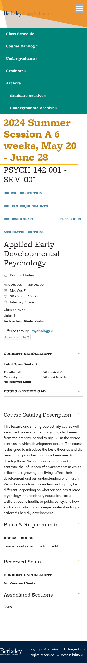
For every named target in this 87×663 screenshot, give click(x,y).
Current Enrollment (28, 353)
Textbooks (70, 219)
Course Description (23, 193)
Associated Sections (24, 232)
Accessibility (70, 654)
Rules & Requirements (26, 206)
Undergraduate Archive (32, 107)
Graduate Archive (27, 95)
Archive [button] (13, 83)
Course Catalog (20, 46)
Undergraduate (20, 58)
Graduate (15, 70)
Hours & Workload (25, 391)
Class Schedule (20, 33)
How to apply (15, 337)
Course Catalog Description (37, 414)
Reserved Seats (19, 219)
